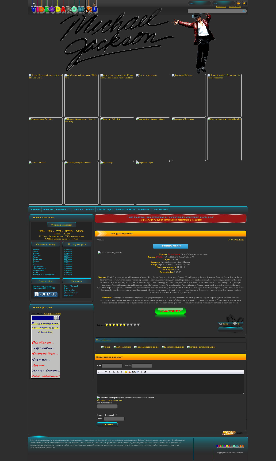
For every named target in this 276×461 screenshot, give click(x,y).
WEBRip (80, 231)
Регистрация (221, 7)
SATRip (57, 233)
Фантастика (37, 259)
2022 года (68, 268)
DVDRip (59, 231)
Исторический (38, 270)
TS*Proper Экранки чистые (51, 236)
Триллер (36, 253)
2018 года (68, 261)
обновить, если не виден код (109, 400)
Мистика (36, 265)
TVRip (75, 239)
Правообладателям (71, 292)
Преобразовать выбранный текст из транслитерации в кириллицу (141, 372)
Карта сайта (68, 296)
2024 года (68, 272)
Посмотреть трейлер (171, 245)
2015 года (68, 255)
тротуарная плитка (52, 313)
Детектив (36, 255)
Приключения (38, 267)
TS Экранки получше (74, 236)
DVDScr (66, 233)
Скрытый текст (134, 372)
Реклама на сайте (70, 294)
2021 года (68, 267)
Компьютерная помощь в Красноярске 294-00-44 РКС (44, 287)
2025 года (68, 274)
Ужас (35, 263)
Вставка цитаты (138, 372)
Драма (35, 257)
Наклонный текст (102, 372)
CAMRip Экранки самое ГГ (57, 239)
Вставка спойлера (145, 372)
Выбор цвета (129, 372)
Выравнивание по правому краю (121, 372)
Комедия (36, 249)
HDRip (51, 231)
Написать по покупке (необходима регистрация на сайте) (170, 219)
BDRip (42, 231)
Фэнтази (36, 261)
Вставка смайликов (126, 372)
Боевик (35, 251)
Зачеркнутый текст (109, 372)
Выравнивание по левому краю (114, 372)
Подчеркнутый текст (106, 372)
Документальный (39, 268)
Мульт (35, 272)
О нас (66, 288)
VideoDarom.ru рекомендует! (44, 274)
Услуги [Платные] (71, 286)
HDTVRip (69, 231)
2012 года (68, 249)
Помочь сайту (69, 290)
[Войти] (238, 3)
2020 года (68, 265)
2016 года (68, 257)
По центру (118, 372)
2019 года (68, 263)
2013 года (68, 251)
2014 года (68, 253)
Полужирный (98, 372)
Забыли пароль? (235, 7)
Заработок (144, 209)
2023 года (68, 270)
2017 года (68, 259)
